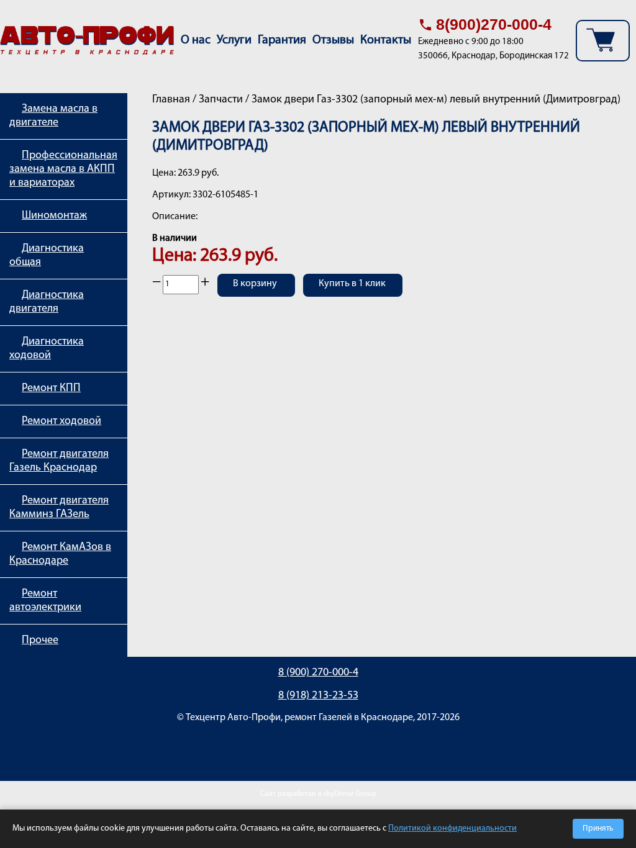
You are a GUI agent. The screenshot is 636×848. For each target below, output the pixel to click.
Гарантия (282, 40)
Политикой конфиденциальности (452, 828)
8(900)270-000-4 (494, 24)
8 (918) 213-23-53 (318, 695)
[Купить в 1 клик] (352, 293)
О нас (196, 40)
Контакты (385, 40)
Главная (171, 100)
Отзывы (333, 40)
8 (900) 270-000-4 (318, 673)
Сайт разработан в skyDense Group (318, 794)
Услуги (234, 40)
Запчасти (221, 100)
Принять (598, 828)
